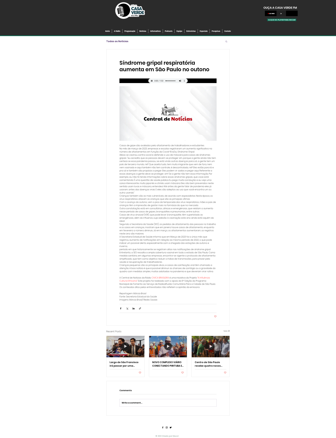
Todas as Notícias (117, 41)
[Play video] (168, 113)
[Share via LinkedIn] (133, 308)
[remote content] (168, 80)
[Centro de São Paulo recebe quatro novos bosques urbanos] (211, 346)
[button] (226, 41)
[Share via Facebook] (120, 308)
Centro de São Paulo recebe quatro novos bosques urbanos (208, 364)
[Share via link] (140, 308)
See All (227, 331)
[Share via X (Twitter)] (127, 308)
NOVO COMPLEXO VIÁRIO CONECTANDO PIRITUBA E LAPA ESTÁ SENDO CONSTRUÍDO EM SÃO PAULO (167, 364)
